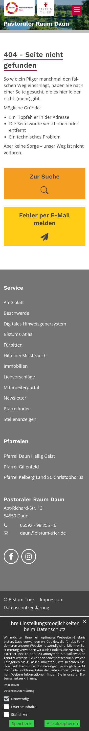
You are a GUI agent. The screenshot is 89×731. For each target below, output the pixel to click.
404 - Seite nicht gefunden (33, 59)
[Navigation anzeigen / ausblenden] (77, 10)
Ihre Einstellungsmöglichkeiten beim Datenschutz (44, 626)
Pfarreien (16, 441)
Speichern (21, 723)
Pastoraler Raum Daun (34, 499)
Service (13, 288)
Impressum (11, 684)
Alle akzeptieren (62, 723)
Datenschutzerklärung (19, 690)
